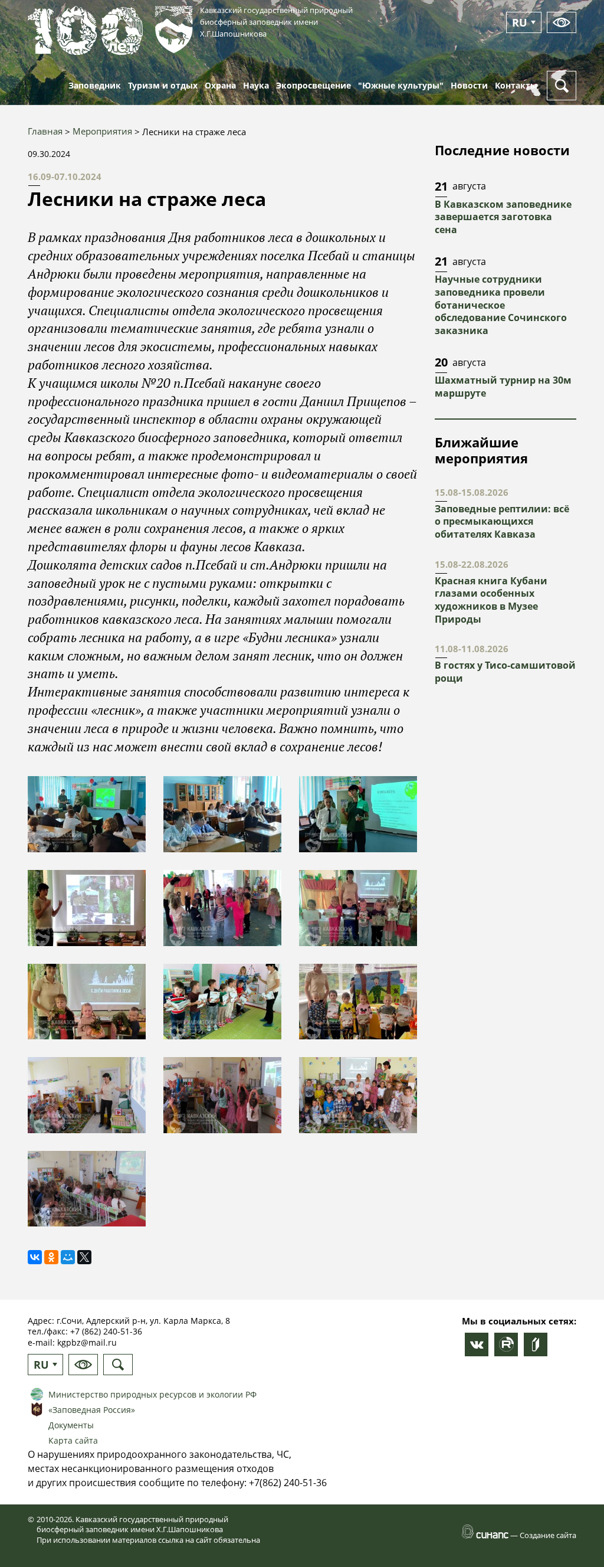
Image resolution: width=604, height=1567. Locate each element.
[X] (84, 1257)
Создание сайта (548, 1535)
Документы (71, 1425)
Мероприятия (102, 131)
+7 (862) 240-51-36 (106, 1331)
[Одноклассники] (51, 1257)
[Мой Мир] (68, 1257)
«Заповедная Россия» (91, 1409)
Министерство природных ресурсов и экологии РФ (152, 1394)
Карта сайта (73, 1440)
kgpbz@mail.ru (87, 1342)
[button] (87, 814)
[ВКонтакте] (35, 1257)
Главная (45, 131)
